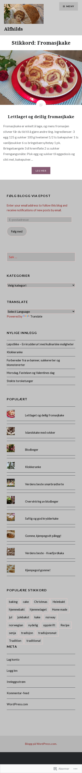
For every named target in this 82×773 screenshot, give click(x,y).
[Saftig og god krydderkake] (41, 513)
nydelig (33, 625)
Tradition (15, 640)
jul (10, 617)
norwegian (16, 625)
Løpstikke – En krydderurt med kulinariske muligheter (40, 344)
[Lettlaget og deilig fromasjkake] (41, 409)
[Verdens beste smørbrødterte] (41, 478)
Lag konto (13, 659)
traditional (33, 640)
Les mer (41, 170)
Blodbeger (31, 449)
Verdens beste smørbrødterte (44, 484)
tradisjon (27, 633)
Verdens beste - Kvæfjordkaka (44, 553)
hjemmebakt (17, 609)
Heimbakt (59, 601)
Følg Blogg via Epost (29, 196)
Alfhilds (13, 29)
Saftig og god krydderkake (42, 518)
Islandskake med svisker (40, 432)
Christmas (40, 601)
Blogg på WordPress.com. (41, 743)
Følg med (16, 231)
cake (26, 601)
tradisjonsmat (47, 633)
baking (13, 601)
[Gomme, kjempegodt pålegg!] (41, 530)
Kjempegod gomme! (38, 570)
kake (37, 617)
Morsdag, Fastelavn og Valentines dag (31, 372)
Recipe (65, 625)
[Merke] (41, 257)
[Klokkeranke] (41, 461)
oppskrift (49, 625)
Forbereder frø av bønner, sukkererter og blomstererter (33, 363)
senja (12, 633)
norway (51, 617)
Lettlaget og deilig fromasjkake (44, 415)
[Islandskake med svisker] (41, 427)
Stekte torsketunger (20, 381)
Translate (36, 316)
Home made (59, 609)
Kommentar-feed (18, 693)
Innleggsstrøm (16, 681)
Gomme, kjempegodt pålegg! (43, 536)
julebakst (23, 617)
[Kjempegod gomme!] (41, 564)
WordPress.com (17, 704)
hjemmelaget (38, 609)
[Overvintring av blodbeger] (41, 496)
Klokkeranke (15, 352)
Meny (70, 6)
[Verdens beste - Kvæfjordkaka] (41, 547)
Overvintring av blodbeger (42, 501)
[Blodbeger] (41, 444)
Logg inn (12, 670)
